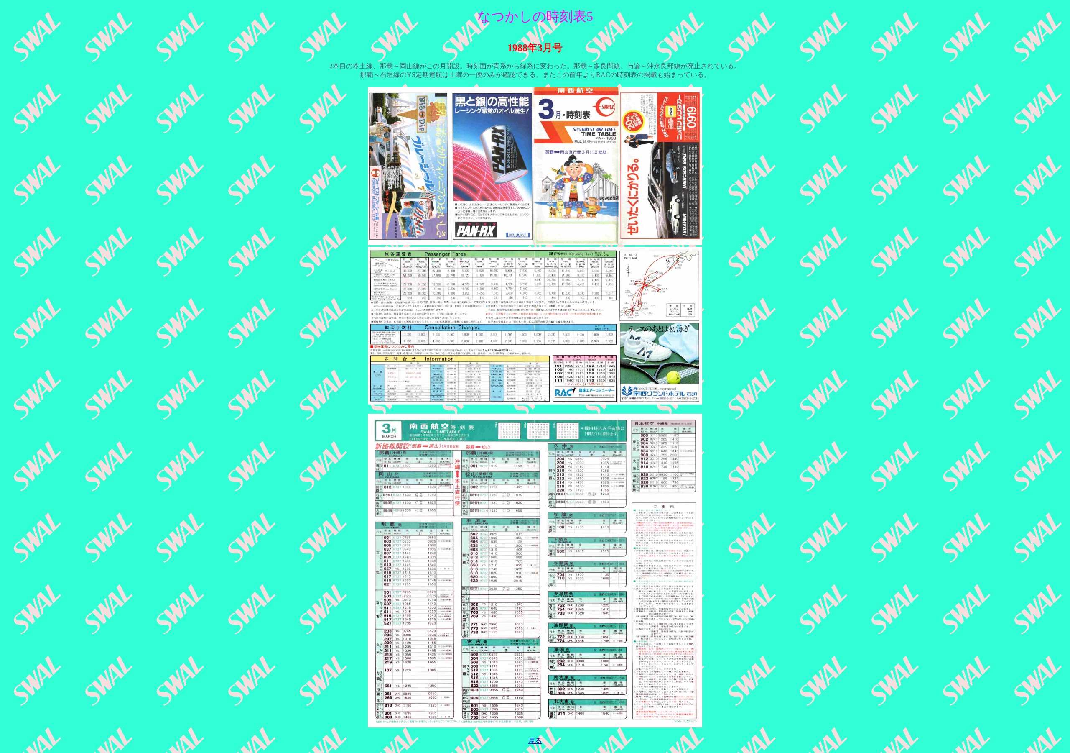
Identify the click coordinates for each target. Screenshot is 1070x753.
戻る (535, 740)
